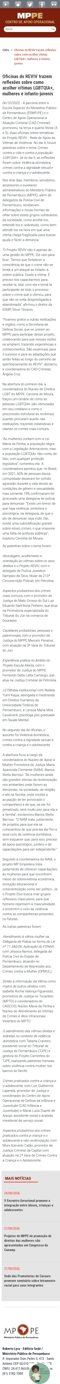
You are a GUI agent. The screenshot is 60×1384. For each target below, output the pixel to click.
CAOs (5, 50)
